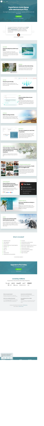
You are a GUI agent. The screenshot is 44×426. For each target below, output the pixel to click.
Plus (4, 1)
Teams (7, 1)
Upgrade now (19, 16)
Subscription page (8, 300)
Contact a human (21, 306)
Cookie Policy (8, 355)
